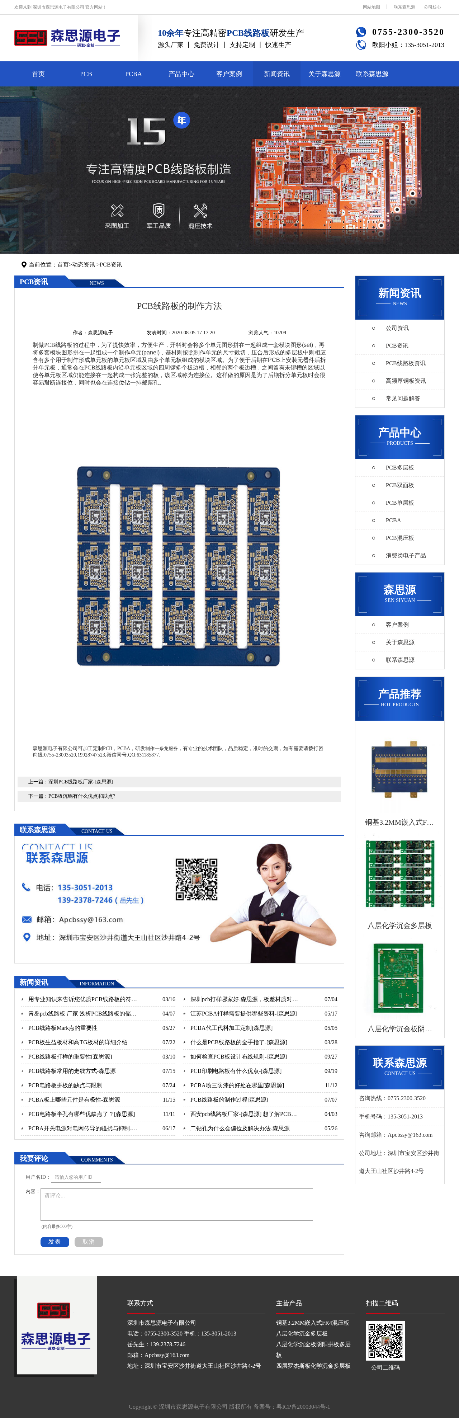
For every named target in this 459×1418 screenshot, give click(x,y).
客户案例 (229, 73)
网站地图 (371, 7)
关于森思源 (324, 73)
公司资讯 (397, 328)
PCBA (133, 73)
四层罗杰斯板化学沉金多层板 (313, 1366)
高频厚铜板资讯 (406, 381)
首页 (38, 73)
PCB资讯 (111, 265)
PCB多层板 (400, 468)
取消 (88, 1242)
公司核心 (432, 7)
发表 (54, 1242)
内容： (33, 1191)
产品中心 (181, 73)
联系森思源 (404, 7)
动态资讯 (83, 265)
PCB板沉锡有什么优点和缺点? (81, 796)
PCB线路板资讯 (406, 363)
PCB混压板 (400, 538)
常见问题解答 (403, 398)
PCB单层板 (400, 503)
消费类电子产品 (406, 555)
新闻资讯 (277, 73)
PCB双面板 (400, 485)
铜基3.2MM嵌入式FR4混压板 (312, 1323)
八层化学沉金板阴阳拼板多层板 (313, 1349)
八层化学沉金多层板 (302, 1333)
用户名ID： (38, 1177)
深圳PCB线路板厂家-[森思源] (80, 782)
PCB (86, 73)
